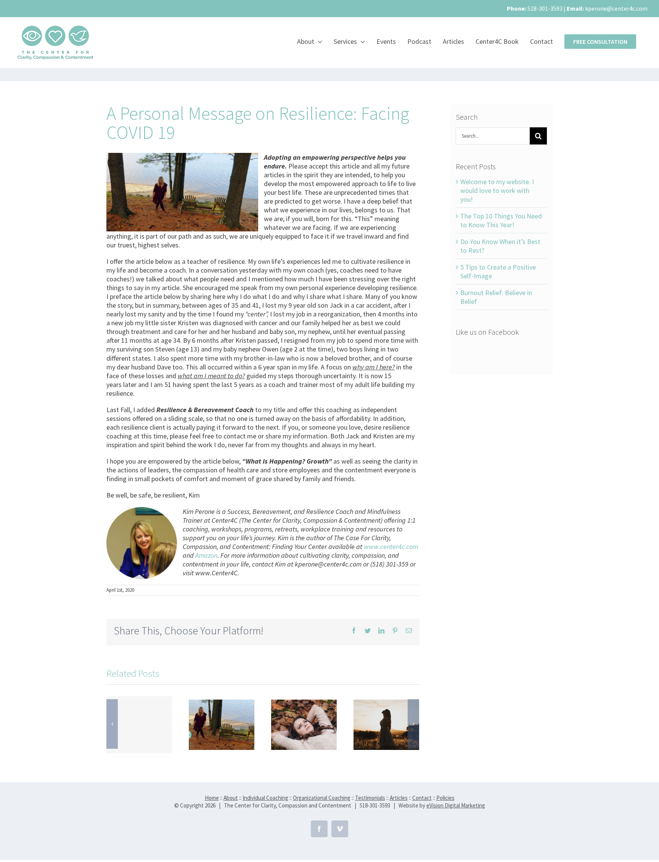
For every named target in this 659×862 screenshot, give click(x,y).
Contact (422, 797)
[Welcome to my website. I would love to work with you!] (139, 724)
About (230, 797)
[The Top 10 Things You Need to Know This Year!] (221, 723)
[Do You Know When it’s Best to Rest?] (304, 723)
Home (212, 797)
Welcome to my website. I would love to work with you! (497, 190)
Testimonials (370, 797)
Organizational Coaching (321, 797)
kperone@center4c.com (616, 8)
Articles (399, 797)
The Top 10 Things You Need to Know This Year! (501, 220)
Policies (445, 797)
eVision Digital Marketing (455, 805)
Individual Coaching (265, 797)
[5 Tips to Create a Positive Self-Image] (386, 723)
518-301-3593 (545, 8)
